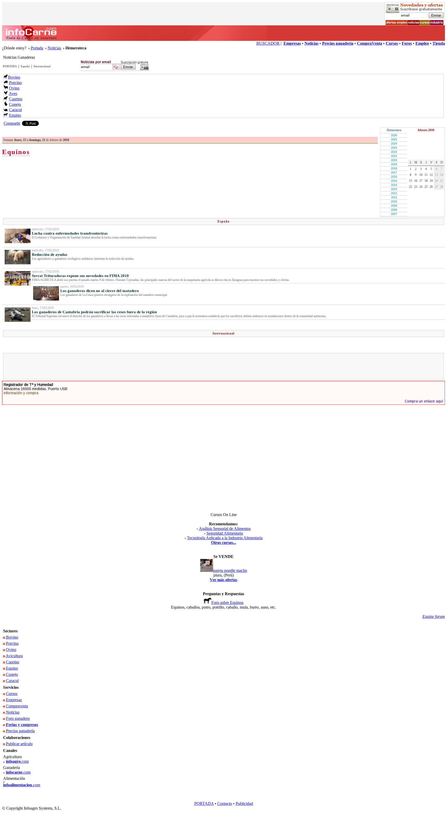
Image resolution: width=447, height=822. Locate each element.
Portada (37, 48)
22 (410, 187)
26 (431, 187)
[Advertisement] (223, 366)
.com (17, 761)
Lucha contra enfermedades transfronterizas (70, 233)
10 (420, 175)
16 (415, 181)
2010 (394, 201)
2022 (394, 151)
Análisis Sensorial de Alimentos (225, 528)
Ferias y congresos (22, 724)
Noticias (54, 48)
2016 (394, 176)
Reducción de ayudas (49, 254)
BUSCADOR (268, 43)
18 (426, 181)
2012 (394, 193)
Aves (13, 93)
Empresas (14, 700)
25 (426, 187)
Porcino (15, 82)
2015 (394, 180)
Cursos (11, 693)
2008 (394, 209)
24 (420, 187)
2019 (394, 164)
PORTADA (10, 66)
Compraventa (17, 706)
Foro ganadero (18, 718)
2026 (394, 135)
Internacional (42, 66)
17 (420, 181)
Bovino (14, 77)
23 (415, 187)
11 (426, 175)
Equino (15, 115)
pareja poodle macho (230, 570)
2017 (394, 172)
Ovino (14, 88)
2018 (394, 168)
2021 (394, 156)
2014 (394, 184)
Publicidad (244, 803)
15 (410, 181)
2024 (394, 143)
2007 (394, 213)
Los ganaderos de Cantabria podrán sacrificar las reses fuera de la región (94, 312)
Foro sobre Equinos (227, 602)
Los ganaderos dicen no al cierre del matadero (99, 291)
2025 (394, 139)
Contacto (224, 803)
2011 (394, 197)
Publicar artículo (19, 744)
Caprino (15, 99)
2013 (394, 189)
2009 (394, 205)
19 (431, 181)
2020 (394, 160)
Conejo (15, 104)
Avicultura (14, 656)
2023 (394, 147)
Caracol (15, 110)
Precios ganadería (20, 731)
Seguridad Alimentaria (224, 533)
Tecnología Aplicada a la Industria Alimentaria (225, 538)
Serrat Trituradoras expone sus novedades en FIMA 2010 (80, 276)
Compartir (12, 123)
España (25, 66)
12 (431, 175)
